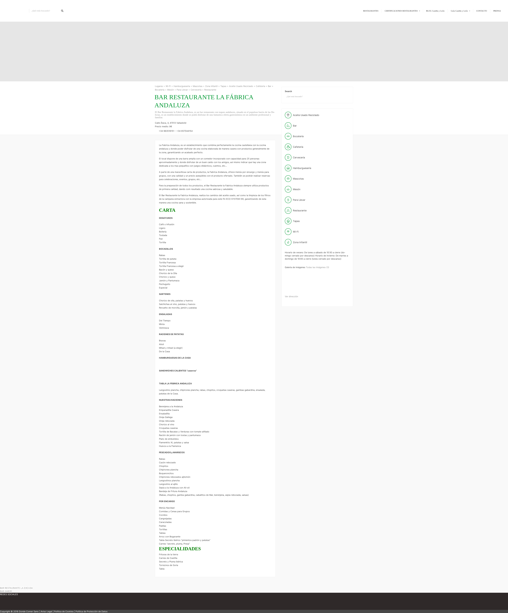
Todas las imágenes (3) (317, 267)
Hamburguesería (182, 86)
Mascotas (197, 86)
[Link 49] (315, 288)
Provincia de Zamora (457, 56)
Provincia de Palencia (458, 33)
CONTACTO (481, 11)
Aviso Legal (46, 611)
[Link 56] (40, 603)
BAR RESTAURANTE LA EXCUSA (16, 588)
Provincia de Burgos (457, 24)
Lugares (159, 86)
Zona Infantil (211, 86)
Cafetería (260, 86)
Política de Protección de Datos (91, 611)
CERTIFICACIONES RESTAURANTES (401, 11)
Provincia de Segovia (457, 42)
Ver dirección (291, 296)
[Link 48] (295, 288)
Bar (269, 86)
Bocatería (159, 89)
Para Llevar (182, 89)
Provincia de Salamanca (459, 38)
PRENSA (497, 11)
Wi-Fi (168, 86)
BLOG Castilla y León (435, 11)
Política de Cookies (64, 611)
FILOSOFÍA (396, 20)
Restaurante (210, 89)
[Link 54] (8, 603)
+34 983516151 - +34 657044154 (176, 131)
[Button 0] (62, 11)
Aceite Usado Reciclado (241, 86)
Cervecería (196, 89)
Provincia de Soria (456, 47)
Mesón (170, 89)
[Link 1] (14, 11)
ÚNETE (394, 24)
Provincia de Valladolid (458, 51)
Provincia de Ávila (456, 20)
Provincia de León (456, 29)
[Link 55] (24, 603)
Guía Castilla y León (459, 11)
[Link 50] (336, 288)
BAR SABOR (6, 591)
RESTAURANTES (370, 11)
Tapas (223, 86)
